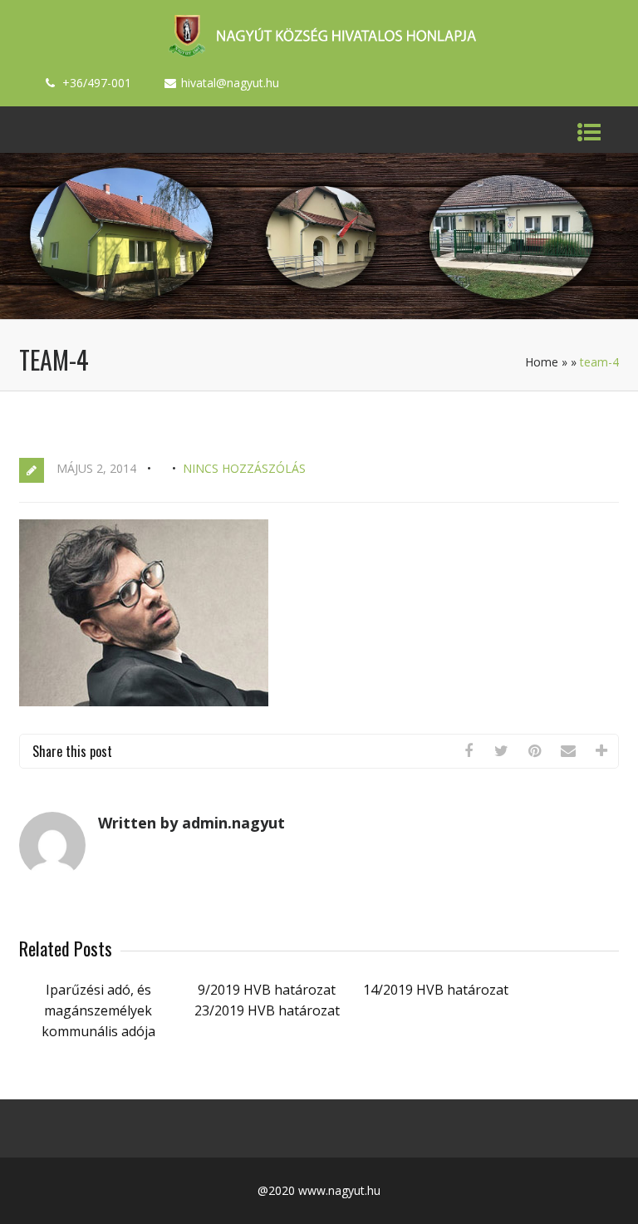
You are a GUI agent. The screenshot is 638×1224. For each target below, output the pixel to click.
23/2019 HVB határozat (267, 1010)
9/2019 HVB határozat (267, 990)
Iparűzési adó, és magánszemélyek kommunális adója (98, 1010)
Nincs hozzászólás (244, 468)
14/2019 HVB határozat (435, 990)
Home (541, 362)
